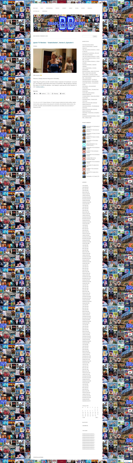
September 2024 (85, 221)
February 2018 (85, 352)
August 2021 (84, 283)
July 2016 (84, 384)
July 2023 (84, 245)
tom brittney (62, 105)
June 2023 (84, 246)
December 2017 (85, 356)
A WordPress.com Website (38, 457)
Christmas (44, 11)
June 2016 (84, 385)
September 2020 (85, 301)
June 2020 (84, 306)
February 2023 (85, 253)
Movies (83, 8)
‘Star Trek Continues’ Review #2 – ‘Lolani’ (90, 56)
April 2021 (84, 289)
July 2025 (84, 205)
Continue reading (40, 86)
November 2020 (85, 298)
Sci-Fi (42, 8)
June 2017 (84, 366)
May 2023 (84, 248)
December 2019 (85, 316)
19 (87, 414)
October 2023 (85, 240)
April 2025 (84, 210)
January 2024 (85, 235)
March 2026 (84, 192)
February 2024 (85, 233)
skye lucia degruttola (47, 105)
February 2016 (85, 392)
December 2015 (85, 395)
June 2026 (84, 187)
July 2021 (84, 284)
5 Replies (35, 46)
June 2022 (84, 266)
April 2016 (84, 389)
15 (95, 412)
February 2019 (85, 332)
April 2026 (84, 190)
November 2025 (85, 198)
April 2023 (84, 250)
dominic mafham (68, 102)
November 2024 (85, 218)
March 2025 (84, 212)
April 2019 (84, 329)
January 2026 (85, 195)
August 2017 (84, 362)
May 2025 (84, 208)
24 (82, 415)
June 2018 (84, 346)
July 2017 (84, 364)
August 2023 (84, 243)
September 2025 (85, 202)
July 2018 (84, 344)
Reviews (48, 102)
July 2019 (84, 324)
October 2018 (85, 339)
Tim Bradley (88, 126)
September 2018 (85, 341)
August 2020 (84, 303)
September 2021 (85, 281)
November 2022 (85, 258)
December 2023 (85, 236)
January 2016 (85, 394)
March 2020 (84, 311)
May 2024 (84, 228)
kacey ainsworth (50, 103)
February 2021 (85, 293)
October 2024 (85, 220)
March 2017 (84, 371)
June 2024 (84, 226)
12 (87, 412)
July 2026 (84, 185)
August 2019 (84, 322)
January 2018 (85, 354)
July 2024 (84, 225)
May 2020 (84, 308)
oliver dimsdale (63, 103)
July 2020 (84, 304)
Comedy (64, 8)
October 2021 (85, 279)
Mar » (97, 417)
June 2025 (84, 207)
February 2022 (85, 273)
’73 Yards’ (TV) (96, 176)
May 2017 (84, 367)
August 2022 (84, 263)
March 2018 (84, 351)
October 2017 (85, 359)
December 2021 (85, 276)
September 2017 (85, 361)
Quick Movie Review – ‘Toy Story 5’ (89, 79)
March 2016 (84, 390)
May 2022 (84, 268)
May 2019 (84, 327)
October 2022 (85, 260)
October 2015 (85, 399)
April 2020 (84, 309)
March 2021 (84, 291)
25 (85, 415)
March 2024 (84, 231)
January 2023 (85, 255)
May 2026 (84, 188)
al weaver (57, 102)
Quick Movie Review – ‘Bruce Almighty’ (90, 81)
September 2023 (85, 241)
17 (82, 414)
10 (82, 412)
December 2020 (85, 296)
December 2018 (85, 336)
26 (87, 415)
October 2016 (85, 379)
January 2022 (85, 274)
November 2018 (85, 337)
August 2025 (84, 203)
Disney (70, 8)
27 (90, 415)
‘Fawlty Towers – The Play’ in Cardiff (89, 74)
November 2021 (85, 278)
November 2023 (85, 238)
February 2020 (85, 313)
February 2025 (85, 213)
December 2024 (85, 216)
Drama (76, 8)
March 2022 (84, 271)
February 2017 (85, 372)
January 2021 (85, 294)
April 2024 (84, 230)
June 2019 (84, 326)
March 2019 (84, 331)
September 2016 (85, 380)
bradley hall (62, 102)
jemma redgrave (43, 103)
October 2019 (85, 319)
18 (85, 414)
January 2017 (85, 374)
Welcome (35, 8)
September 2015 (85, 400)
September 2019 (85, 321)
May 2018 (84, 347)
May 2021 (84, 288)
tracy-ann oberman (69, 105)
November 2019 (85, 318)
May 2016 (84, 387)
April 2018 (84, 349)
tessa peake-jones (55, 105)
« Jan (83, 417)
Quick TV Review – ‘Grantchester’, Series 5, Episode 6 (53, 42)
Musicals (90, 8)
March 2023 (84, 251)
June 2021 (84, 286)
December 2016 (85, 375)
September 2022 (85, 261)
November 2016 (85, 377)
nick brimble (56, 103)
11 (85, 412)
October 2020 (85, 299)
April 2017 (84, 369)
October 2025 (85, 200)
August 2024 (84, 223)
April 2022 (84, 269)
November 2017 (85, 357)
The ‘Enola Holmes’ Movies (88, 44)
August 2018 (84, 342)
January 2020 (85, 314)
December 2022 (85, 256)
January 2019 (85, 334)
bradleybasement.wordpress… (88, 433)
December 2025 (85, 197)
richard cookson (70, 103)
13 (90, 412)
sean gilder (40, 105)
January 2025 (85, 215)
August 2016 (84, 382)
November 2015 (85, 397)
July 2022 (84, 265)
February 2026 (85, 193)
